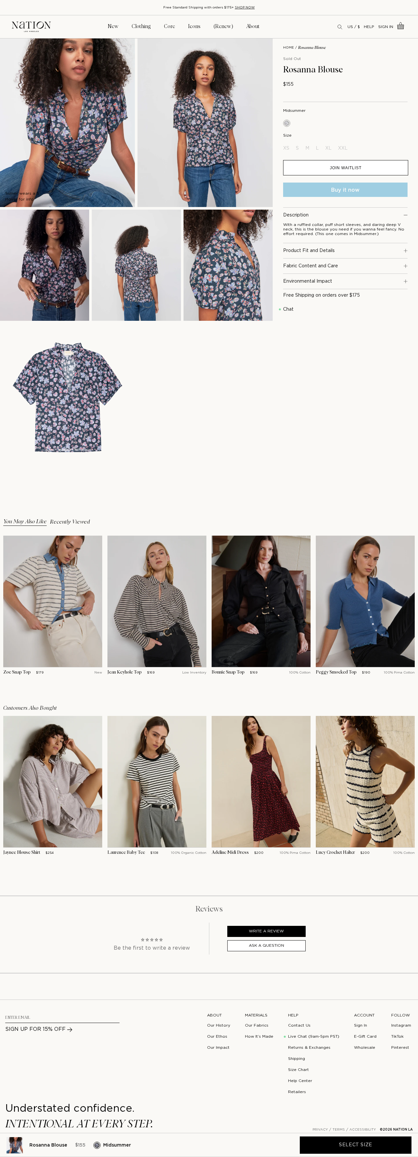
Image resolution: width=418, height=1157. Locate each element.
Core (169, 26)
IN (63, 157)
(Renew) (223, 26)
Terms (338, 1129)
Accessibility (362, 1129)
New (113, 26)
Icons (194, 26)
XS (286, 148)
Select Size (355, 1145)
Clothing (141, 26)
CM (54, 157)
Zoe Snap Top (17, 672)
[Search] (340, 27)
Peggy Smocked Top (336, 672)
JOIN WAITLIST (346, 167)
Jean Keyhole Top (124, 672)
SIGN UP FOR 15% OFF (35, 1029)
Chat (288, 309)
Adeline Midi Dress (230, 852)
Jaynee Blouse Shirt (21, 852)
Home (288, 47)
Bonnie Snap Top (228, 672)
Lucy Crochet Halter (335, 852)
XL (328, 148)
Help (369, 27)
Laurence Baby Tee (126, 852)
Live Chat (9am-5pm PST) (313, 1036)
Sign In (385, 27)
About (253, 26)
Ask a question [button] (266, 945)
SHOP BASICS (182, 7)
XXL (342, 148)
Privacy (320, 1129)
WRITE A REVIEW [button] (266, 931)
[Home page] (31, 26)
